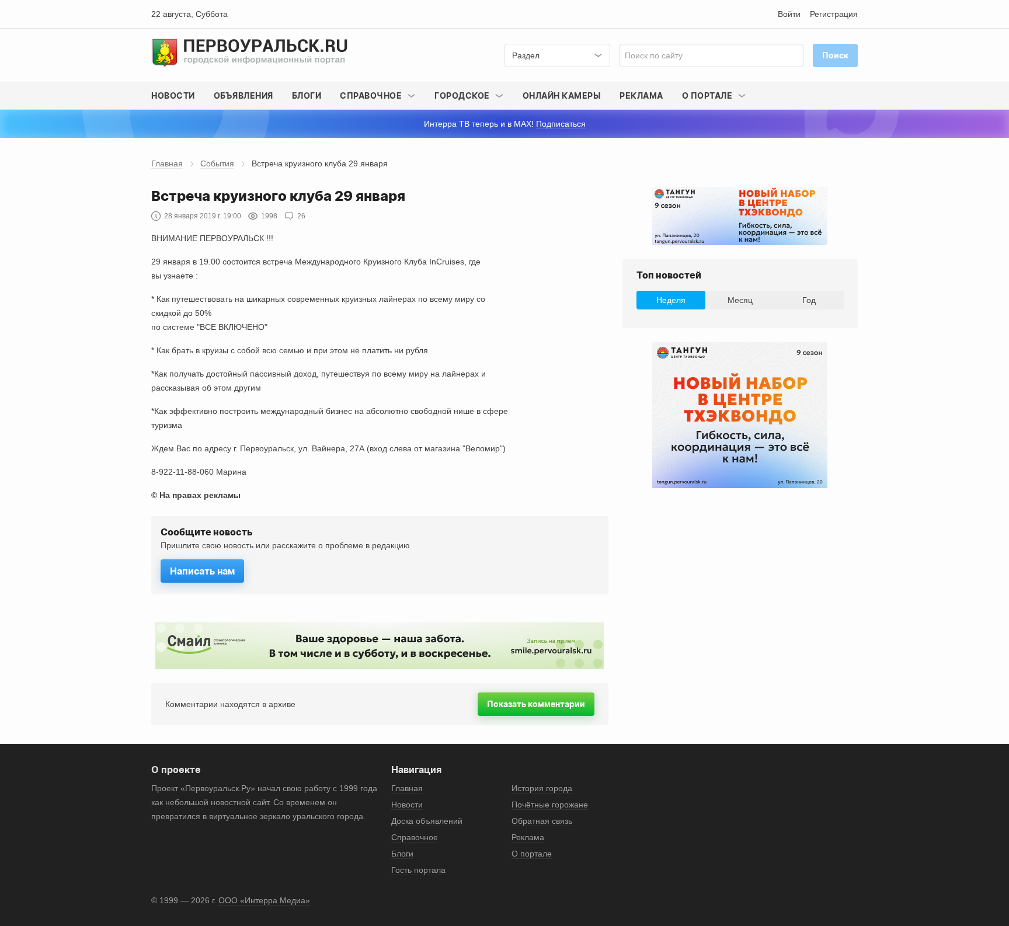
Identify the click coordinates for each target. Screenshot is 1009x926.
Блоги (307, 95)
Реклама (641, 95)
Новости (173, 95)
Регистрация (834, 14)
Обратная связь (542, 821)
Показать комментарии (536, 704)
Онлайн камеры (562, 95)
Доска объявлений (426, 821)
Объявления (243, 95)
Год (809, 300)
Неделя (671, 300)
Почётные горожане (550, 804)
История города (542, 788)
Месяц (740, 300)
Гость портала (418, 870)
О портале (532, 853)
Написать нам (202, 571)
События (217, 163)
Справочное (414, 837)
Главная (167, 163)
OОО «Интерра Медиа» (264, 900)
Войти (789, 14)
